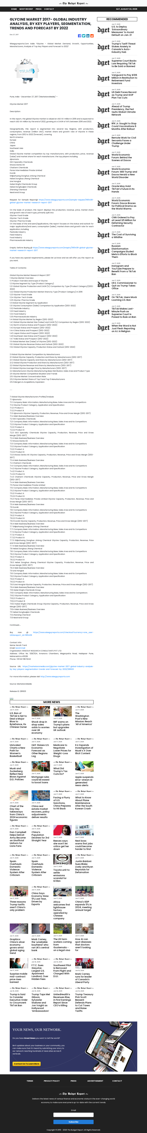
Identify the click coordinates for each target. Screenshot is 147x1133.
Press (73, 1081)
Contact (117, 1081)
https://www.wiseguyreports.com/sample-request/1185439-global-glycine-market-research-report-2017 (52, 201)
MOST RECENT (26, 9)
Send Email (20, 648)
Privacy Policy (52, 1081)
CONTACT (49, 9)
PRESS (38, 9)
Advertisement (95, 1081)
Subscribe (73, 1122)
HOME (14, 9)
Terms (30, 1081)
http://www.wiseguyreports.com (55, 676)
